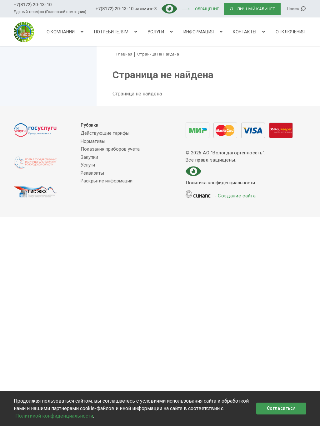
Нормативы (93, 141)
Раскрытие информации (106, 181)
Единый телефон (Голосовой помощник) (50, 12)
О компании (61, 31)
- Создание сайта (235, 196)
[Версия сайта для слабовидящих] (169, 8)
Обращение (207, 9)
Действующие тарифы (105, 133)
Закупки (89, 157)
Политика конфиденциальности (220, 183)
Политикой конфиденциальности (54, 416)
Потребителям (111, 31)
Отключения (290, 31)
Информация (198, 31)
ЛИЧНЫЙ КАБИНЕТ (256, 9)
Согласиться (281, 408)
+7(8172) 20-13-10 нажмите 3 (126, 8)
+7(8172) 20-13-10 (33, 4)
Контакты (244, 31)
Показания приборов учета (110, 149)
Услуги (156, 31)
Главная (124, 54)
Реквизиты (92, 173)
